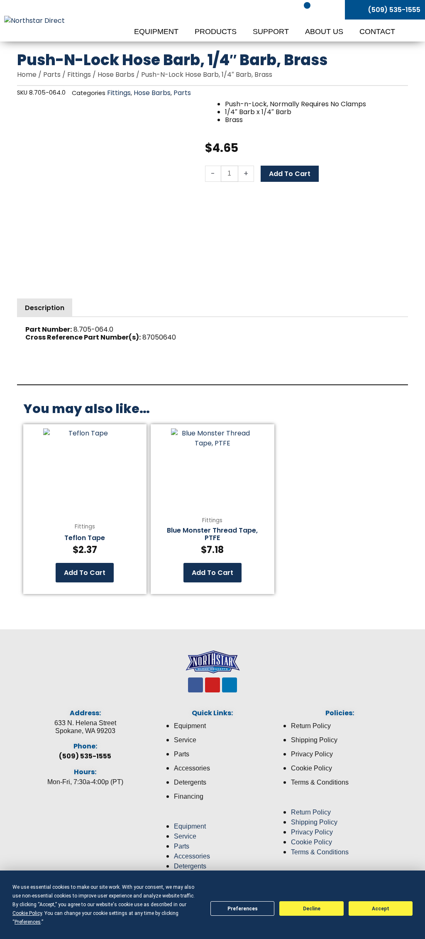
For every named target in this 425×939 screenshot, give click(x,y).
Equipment (157, 31)
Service (185, 739)
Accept (380, 909)
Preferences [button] (28, 922)
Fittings (79, 74)
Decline (311, 909)
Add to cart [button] (84, 572)
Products (217, 31)
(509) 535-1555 (85, 756)
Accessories (192, 768)
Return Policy (311, 725)
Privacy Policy (312, 754)
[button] (212, 817)
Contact (377, 31)
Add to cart (289, 174)
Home (27, 74)
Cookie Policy (311, 768)
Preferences (242, 909)
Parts (52, 74)
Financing (188, 796)
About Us (325, 31)
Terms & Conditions (320, 782)
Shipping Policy (314, 739)
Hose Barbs (116, 74)
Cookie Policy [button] (27, 913)
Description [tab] (44, 308)
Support (272, 31)
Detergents (190, 782)
